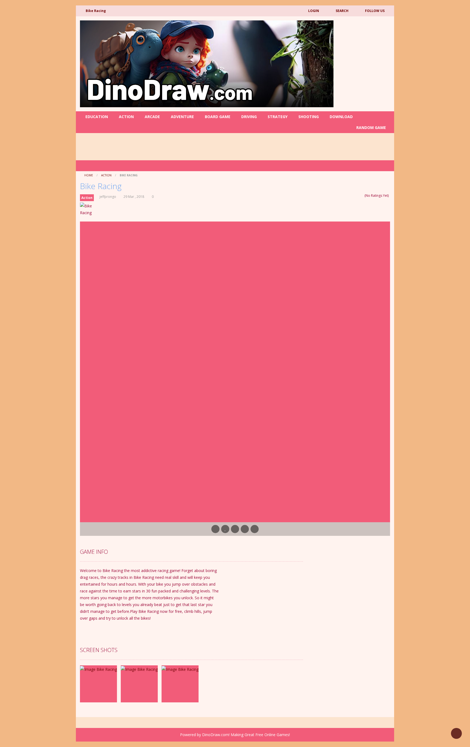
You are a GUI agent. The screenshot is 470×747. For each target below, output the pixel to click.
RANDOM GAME (370, 127)
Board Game (217, 116)
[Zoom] (98, 668)
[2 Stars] (351, 195)
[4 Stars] (358, 195)
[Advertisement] (205, 236)
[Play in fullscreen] (235, 529)
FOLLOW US (375, 10)
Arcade (152, 116)
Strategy (277, 116)
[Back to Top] (456, 733)
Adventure (182, 116)
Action (126, 116)
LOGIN (313, 10)
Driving (249, 116)
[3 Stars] (355, 195)
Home (89, 175)
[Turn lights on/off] (215, 529)
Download (341, 116)
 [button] (245, 529)
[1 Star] (348, 195)
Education (96, 116)
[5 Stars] (362, 195)
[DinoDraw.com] (206, 63)
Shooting (308, 116)
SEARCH (342, 10)
